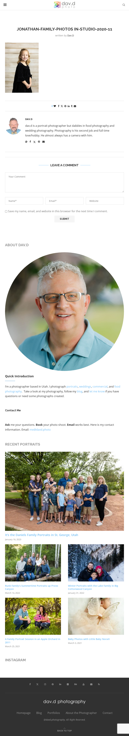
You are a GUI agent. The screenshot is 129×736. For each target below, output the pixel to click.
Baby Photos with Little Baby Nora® (89, 639)
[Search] (123, 5)
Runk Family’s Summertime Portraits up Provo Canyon (31, 587)
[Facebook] (30, 684)
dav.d (70, 35)
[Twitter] (37, 684)
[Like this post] (55, 106)
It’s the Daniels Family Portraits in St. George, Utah (41, 535)
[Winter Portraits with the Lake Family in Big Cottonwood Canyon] (96, 562)
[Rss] (99, 684)
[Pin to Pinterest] (65, 106)
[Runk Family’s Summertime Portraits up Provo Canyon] (33, 562)
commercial (100, 386)
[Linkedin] (60, 684)
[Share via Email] (75, 106)
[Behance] (75, 684)
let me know (97, 391)
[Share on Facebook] (58, 106)
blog (79, 391)
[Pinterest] (53, 684)
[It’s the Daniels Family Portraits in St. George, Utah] (64, 491)
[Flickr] (68, 684)
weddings (85, 386)
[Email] (91, 684)
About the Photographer (81, 713)
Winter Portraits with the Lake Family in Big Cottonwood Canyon (93, 587)
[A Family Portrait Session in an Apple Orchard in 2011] (33, 616)
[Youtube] (83, 684)
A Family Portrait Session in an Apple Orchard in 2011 (32, 640)
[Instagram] (45, 684)
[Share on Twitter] (62, 106)
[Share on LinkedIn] (69, 106)
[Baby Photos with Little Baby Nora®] (96, 616)
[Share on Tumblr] (71, 106)
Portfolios (54, 713)
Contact (108, 713)
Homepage (24, 713)
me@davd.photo (40, 429)
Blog (39, 713)
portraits (72, 386)
